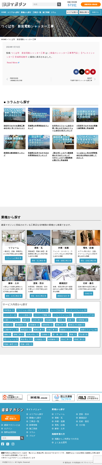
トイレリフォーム (62, 315)
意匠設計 (26, 329)
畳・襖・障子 (60, 334)
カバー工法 (57, 310)
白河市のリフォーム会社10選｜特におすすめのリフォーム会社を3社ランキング (62, 128)
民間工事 (39, 329)
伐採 (26, 320)
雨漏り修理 (10, 344)
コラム (53, 12)
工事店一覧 (37, 12)
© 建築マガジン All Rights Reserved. (16, 462)
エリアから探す (13, 12)
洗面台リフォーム (69, 329)
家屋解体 (34, 325)
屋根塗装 (47, 325)
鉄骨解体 (53, 339)
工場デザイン (11, 329)
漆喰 (7, 334)
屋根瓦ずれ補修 (76, 325)
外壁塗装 (82, 320)
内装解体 (50, 320)
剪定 (61, 320)
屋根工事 (61, 325)
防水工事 (66, 339)
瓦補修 (45, 334)
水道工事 (52, 329)
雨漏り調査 (26, 344)
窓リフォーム (11, 339)
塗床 (71, 320)
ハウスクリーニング (84, 315)
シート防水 (25, 315)
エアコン (43, 310)
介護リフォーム (12, 320)
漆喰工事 (18, 334)
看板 (73, 334)
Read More (12, 62)
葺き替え (26, 339)
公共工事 (37, 320)
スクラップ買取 (42, 315)
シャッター (10, 315)
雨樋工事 (79, 339)
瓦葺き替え (32, 334)
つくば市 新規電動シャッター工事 (28, 53)
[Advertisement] (25, 188)
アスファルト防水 (26, 310)
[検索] (59, 4)
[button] (76, 72)
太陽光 (8, 325)
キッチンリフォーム (76, 310)
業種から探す (26, 12)
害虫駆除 (21, 325)
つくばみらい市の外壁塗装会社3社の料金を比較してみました (86, 155)
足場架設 (40, 339)
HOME (3, 12)
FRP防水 (9, 310)
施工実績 (46, 12)
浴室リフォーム (89, 329)
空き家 (83, 334)
